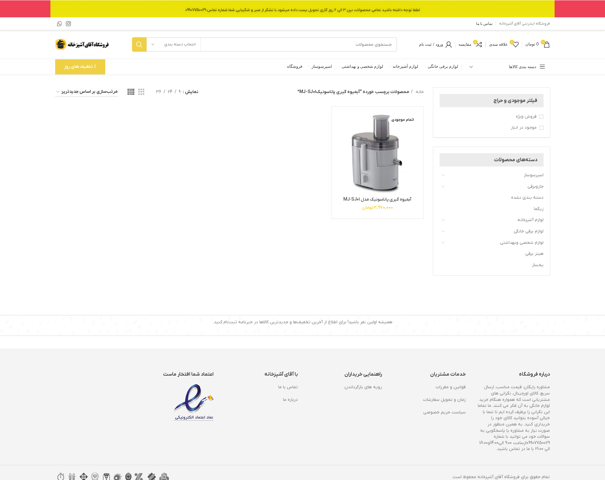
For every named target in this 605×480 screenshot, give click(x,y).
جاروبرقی (535, 187)
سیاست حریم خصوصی (444, 412)
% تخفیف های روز (80, 67)
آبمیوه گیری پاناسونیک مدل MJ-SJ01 (377, 199)
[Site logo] (82, 44)
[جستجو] (139, 44)
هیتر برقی (534, 254)
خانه (419, 92)
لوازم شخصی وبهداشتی (522, 243)
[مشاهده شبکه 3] (141, 92)
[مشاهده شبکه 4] (131, 92)
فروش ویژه (526, 117)
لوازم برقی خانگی (529, 231)
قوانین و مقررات (451, 387)
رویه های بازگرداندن (363, 387)
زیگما (539, 209)
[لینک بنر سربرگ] (302, 8)
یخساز (538, 265)
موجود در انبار (524, 128)
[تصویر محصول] (378, 152)
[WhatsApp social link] (59, 23)
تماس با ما (288, 387)
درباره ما (290, 400)
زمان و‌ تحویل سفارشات (444, 400)
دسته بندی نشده (527, 198)
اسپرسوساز (534, 175)
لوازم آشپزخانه (530, 220)
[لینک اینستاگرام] (68, 23)
